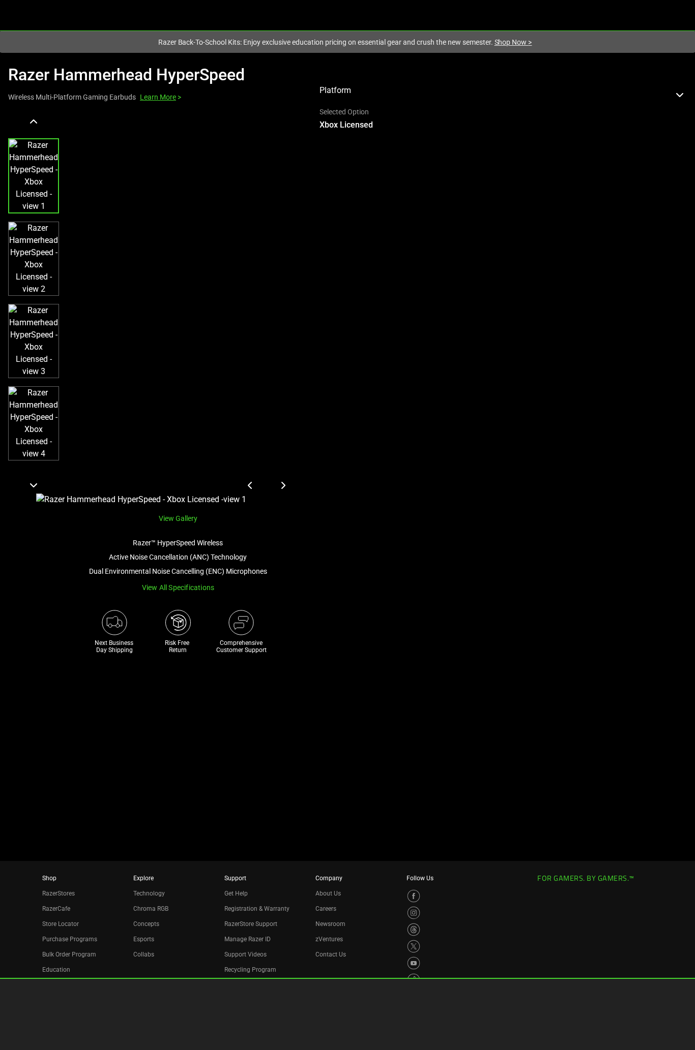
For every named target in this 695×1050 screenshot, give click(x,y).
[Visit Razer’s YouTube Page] (414, 963)
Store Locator (60, 924)
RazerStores (58, 893)
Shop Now (513, 42)
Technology (149, 893)
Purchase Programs (69, 939)
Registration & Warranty (256, 908)
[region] (155, 310)
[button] (33, 175)
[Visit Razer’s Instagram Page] (414, 913)
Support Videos (245, 954)
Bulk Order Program (69, 954)
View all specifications (178, 587)
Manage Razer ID (247, 939)
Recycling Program (250, 969)
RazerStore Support (250, 924)
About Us (328, 893)
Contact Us (330, 954)
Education (56, 969)
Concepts (146, 924)
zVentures (329, 939)
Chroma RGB (150, 908)
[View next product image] (283, 485)
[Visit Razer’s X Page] (414, 946)
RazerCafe (56, 908)
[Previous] (33, 122)
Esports (143, 939)
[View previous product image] (250, 485)
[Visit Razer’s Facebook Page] (414, 896)
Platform (335, 90)
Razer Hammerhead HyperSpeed (126, 74)
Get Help (236, 893)
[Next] (33, 485)
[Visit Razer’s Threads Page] (414, 929)
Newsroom (330, 924)
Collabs (143, 954)
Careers (325, 908)
